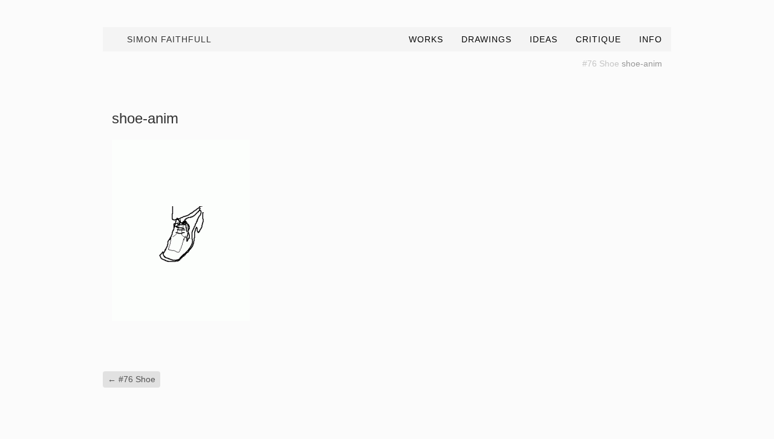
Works (426, 39)
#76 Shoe (600, 63)
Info (650, 39)
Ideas (544, 39)
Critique (598, 39)
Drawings (486, 39)
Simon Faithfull (169, 39)
